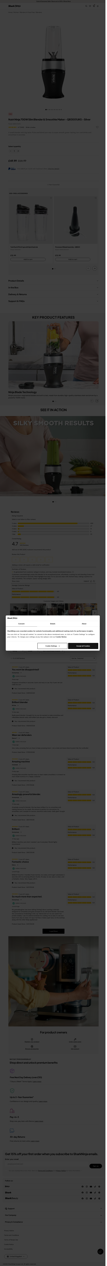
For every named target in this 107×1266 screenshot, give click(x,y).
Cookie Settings (51, 646)
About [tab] (84, 624)
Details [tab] (52, 624)
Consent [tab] (21, 624)
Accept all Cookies (83, 646)
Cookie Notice (61, 637)
